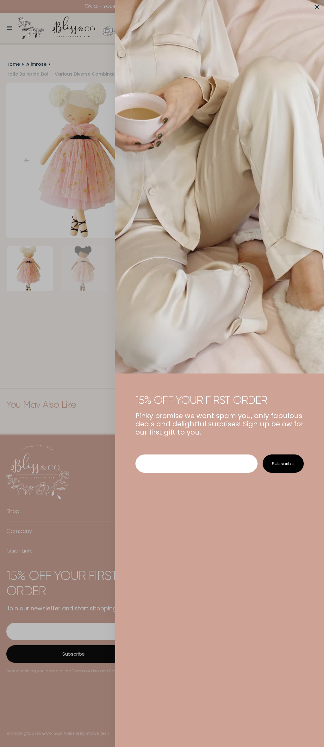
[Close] (317, 7)
